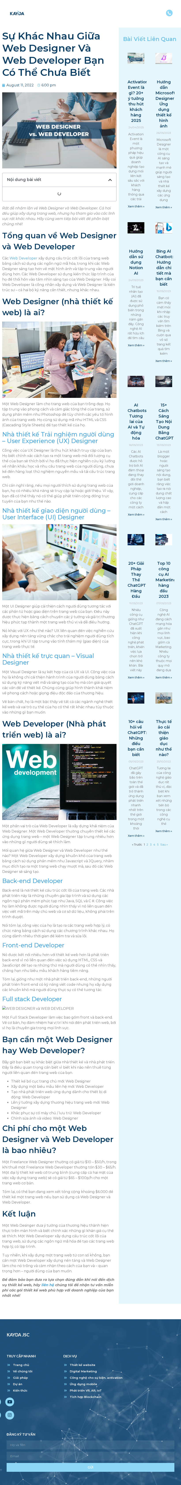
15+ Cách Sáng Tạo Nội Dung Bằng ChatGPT (164, 422)
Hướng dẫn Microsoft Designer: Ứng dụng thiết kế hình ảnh (165, 104)
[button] (110, 180)
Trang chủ (50, 9)
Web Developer (23, 258)
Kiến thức (153, 9)
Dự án (131, 9)
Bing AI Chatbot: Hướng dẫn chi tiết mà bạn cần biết (164, 268)
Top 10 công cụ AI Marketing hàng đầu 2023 (166, 580)
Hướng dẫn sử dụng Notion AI (136, 262)
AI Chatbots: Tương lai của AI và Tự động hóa (138, 422)
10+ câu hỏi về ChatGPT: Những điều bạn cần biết (137, 738)
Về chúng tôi (80, 9)
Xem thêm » (136, 206)
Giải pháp (109, 9)
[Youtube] (9, 1401)
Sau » (164, 844)
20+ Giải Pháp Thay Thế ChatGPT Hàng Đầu (137, 580)
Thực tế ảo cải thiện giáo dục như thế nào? (164, 738)
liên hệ (47, 1285)
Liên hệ (156, 19)
